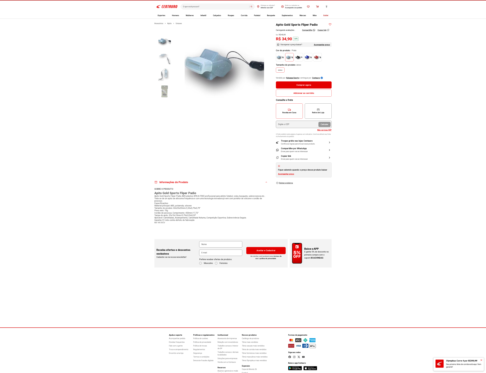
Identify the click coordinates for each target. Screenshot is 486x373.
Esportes (161, 15)
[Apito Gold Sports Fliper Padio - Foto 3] (164, 74)
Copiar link (322, 30)
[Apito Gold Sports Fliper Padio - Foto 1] (164, 41)
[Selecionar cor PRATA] (289, 57)
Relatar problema (286, 183)
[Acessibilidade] (326, 7)
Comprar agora (303, 85)
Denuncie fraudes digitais (203, 360)
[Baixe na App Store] (310, 368)
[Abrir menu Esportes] (167, 15)
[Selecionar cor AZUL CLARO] (280, 57)
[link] (304, 150)
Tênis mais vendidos (250, 342)
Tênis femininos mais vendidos (254, 353)
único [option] (280, 70)
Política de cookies (200, 338)
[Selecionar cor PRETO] (299, 57)
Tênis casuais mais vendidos (253, 346)
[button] (289, 111)
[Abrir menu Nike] (318, 15)
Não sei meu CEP (324, 130)
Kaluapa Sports (292, 78)
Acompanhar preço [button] (286, 174)
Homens (175, 15)
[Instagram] (294, 356)
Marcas (303, 15)
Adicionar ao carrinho (303, 93)
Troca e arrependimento (178, 349)
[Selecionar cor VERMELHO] (317, 57)
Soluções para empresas (227, 358)
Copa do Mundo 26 (249, 369)
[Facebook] (289, 356)
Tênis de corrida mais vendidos (254, 349)
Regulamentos (199, 349)
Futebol (257, 15)
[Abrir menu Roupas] (236, 15)
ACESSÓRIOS (158, 23)
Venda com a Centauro (227, 362)
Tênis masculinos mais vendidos (255, 357)
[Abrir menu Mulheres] (195, 15)
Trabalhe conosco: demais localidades (228, 353)
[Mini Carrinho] (317, 7)
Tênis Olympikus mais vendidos (254, 360)
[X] (298, 356)
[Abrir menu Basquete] (277, 15)
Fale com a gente (176, 346)
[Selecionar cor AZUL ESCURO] (308, 57)
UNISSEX (179, 23)
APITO (169, 23)
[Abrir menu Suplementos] (294, 15)
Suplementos (287, 15)
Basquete (271, 15)
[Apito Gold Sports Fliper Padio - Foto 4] (164, 91)
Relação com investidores (228, 342)
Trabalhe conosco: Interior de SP (228, 347)
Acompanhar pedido (177, 338)
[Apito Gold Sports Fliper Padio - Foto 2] (164, 58)
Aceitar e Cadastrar (266, 250)
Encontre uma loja (176, 353)
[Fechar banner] (481, 360)
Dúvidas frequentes (177, 342)
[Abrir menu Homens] (181, 15)
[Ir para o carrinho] (317, 7)
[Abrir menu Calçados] (223, 15)
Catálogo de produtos (250, 338)
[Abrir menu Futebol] (262, 15)
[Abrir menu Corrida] (249, 15)
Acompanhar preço (322, 45)
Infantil (203, 15)
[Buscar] (251, 7)
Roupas (231, 15)
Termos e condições (201, 357)
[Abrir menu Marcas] (308, 15)
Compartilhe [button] (307, 30)
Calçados (217, 15)
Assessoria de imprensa (227, 338)
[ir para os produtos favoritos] (308, 7)
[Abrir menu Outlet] (330, 15)
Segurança (197, 353)
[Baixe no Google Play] (295, 368)
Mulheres (190, 15)
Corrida (244, 15)
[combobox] (215, 6)
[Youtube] (303, 356)
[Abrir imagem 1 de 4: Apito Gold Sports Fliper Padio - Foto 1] (224, 66)
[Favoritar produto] (330, 24)
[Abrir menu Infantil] (208, 15)
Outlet (325, 15)
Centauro (316, 78)
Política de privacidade (202, 342)
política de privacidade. (268, 258)
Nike (315, 15)
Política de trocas (200, 346)
